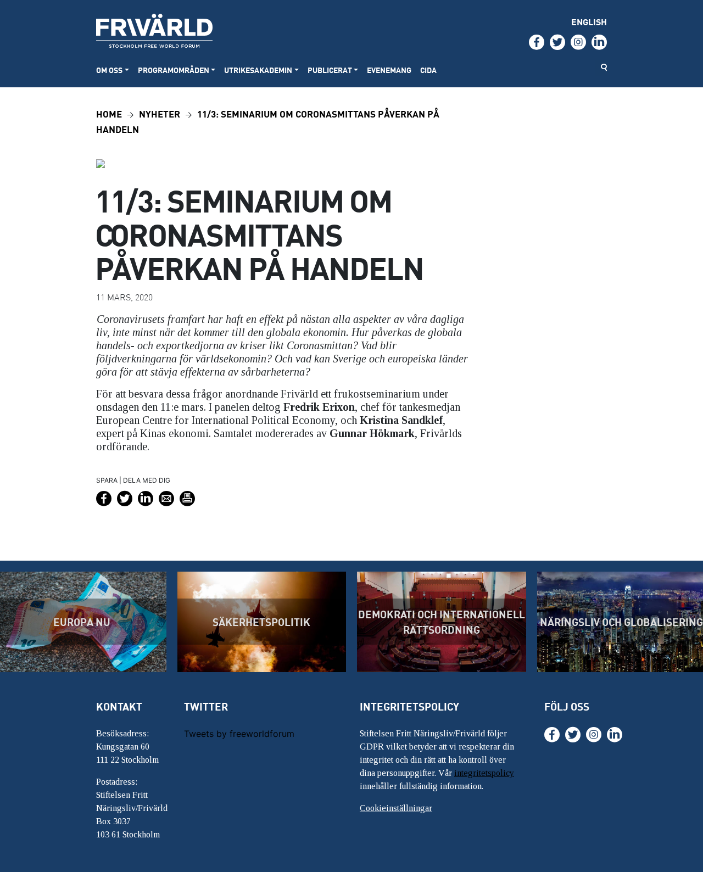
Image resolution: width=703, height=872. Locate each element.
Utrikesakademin (258, 70)
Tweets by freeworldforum (239, 733)
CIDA (428, 70)
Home (109, 113)
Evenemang (389, 70)
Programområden (173, 70)
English (589, 21)
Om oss (109, 70)
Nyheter (159, 113)
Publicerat (330, 70)
